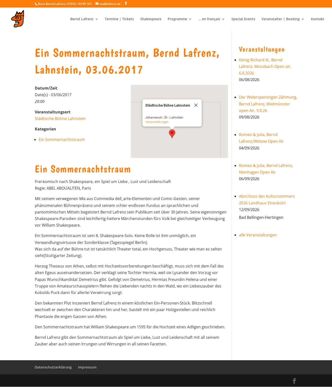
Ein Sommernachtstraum (62, 139)
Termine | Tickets (119, 19)
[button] (172, 133)
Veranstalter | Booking (281, 19)
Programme (177, 19)
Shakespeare (150, 19)
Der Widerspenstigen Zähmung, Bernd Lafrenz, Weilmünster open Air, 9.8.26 (268, 103)
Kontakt (317, 19)
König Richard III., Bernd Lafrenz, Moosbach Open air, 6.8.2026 (265, 66)
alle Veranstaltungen (258, 235)
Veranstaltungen (156, 122)
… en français (209, 19)
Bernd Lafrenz (82, 19)
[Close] (196, 105)
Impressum (87, 367)
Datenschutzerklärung (53, 367)
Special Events (243, 19)
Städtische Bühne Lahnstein (60, 118)
